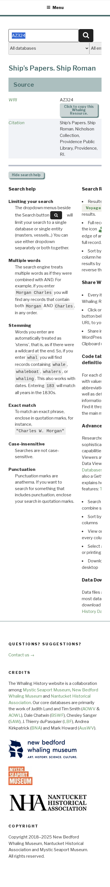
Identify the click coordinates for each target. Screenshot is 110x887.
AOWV (89, 708)
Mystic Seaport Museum (46, 689)
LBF (68, 721)
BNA (36, 728)
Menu (58, 7)
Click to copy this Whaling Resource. (79, 109)
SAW (14, 721)
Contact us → (21, 654)
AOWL (14, 715)
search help (26, 175)
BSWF (57, 715)
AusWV (86, 728)
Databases (92, 470)
